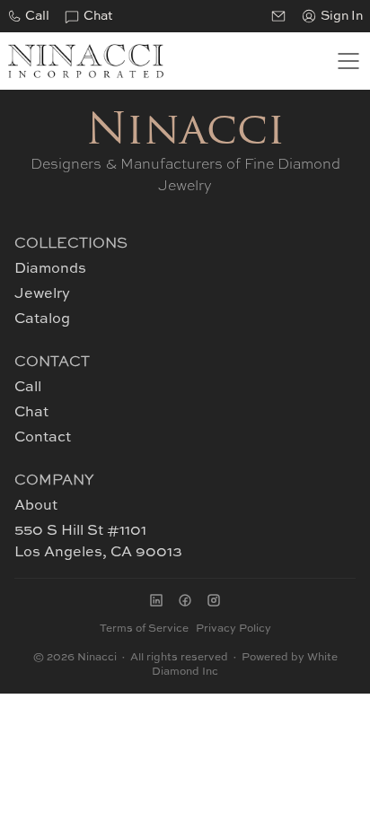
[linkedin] (156, 600)
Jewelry (42, 294)
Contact (42, 438)
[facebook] (185, 600)
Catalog (42, 319)
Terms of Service (144, 629)
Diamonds (50, 269)
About (35, 506)
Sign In (342, 16)
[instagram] (214, 600)
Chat (98, 16)
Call (37, 16)
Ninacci (185, 132)
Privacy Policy (233, 629)
